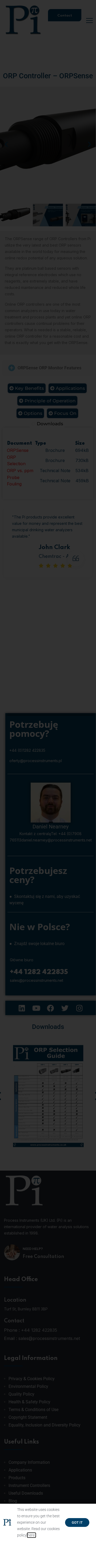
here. (31, 1535)
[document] (48, 770)
